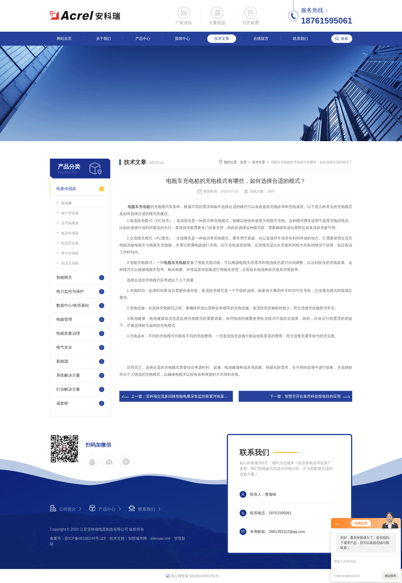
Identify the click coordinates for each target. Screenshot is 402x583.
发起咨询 (390, 575)
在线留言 (261, 39)
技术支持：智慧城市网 (128, 538)
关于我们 (103, 39)
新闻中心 (182, 39)
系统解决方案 (68, 375)
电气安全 (64, 347)
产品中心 (142, 39)
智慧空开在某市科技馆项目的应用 (313, 396)
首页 (243, 162)
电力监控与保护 (70, 291)
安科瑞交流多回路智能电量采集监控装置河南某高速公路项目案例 (200, 396)
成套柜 (62, 403)
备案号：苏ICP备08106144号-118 (78, 538)
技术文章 (221, 39)
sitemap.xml (160, 538)
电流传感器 (70, 233)
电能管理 (64, 319)
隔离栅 (66, 203)
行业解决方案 (68, 389)
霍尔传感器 (70, 253)
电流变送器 (70, 243)
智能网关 (64, 277)
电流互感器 (70, 263)
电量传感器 (66, 189)
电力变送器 (70, 213)
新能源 (62, 361)
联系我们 (300, 39)
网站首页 (64, 39)
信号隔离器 (70, 223)
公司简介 (67, 509)
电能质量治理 (68, 333)
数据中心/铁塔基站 (72, 305)
